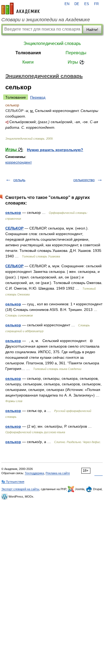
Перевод (37, 97)
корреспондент (18, 162)
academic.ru (20, 8)
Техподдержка (34, 473)
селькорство (84, 180)
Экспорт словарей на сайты (20, 489)
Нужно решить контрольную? (55, 150)
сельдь (19, 180)
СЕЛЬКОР (14, 228)
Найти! (92, 29)
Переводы (76, 53)
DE (76, 4)
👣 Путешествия (12, 481)
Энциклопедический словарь (52, 43)
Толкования (28, 53)
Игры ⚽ (76, 62)
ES (86, 4)
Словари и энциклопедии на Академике (45, 19)
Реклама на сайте (58, 473)
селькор (13, 212)
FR (96, 4)
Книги (28, 62)
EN (67, 4)
